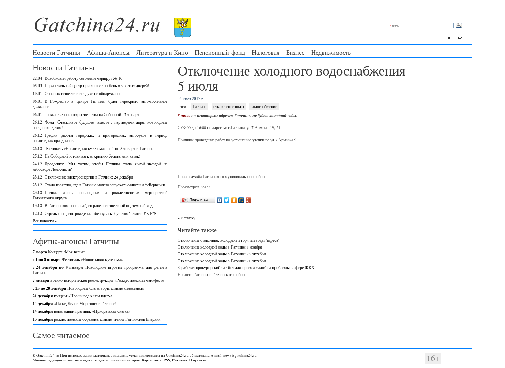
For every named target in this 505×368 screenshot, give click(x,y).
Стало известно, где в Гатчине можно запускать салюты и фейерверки (105, 184)
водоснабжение (264, 106)
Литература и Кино (162, 52)
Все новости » (45, 220)
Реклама (179, 360)
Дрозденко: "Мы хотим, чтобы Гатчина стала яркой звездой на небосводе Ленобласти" (100, 166)
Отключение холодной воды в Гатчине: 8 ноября (220, 247)
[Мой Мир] (241, 200)
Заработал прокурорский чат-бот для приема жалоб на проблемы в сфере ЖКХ (246, 267)
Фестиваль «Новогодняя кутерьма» (78, 259)
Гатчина (199, 106)
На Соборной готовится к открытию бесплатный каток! (93, 156)
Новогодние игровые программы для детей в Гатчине (100, 269)
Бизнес (295, 52)
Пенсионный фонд (220, 52)
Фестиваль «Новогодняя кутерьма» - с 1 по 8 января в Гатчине (99, 148)
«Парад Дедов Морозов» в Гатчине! (74, 303)
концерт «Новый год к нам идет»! (72, 295)
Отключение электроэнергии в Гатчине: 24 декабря (89, 177)
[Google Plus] (248, 200)
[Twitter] (227, 200)
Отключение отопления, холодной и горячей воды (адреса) (228, 240)
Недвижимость (331, 52)
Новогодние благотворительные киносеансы (88, 288)
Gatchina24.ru (177, 355)
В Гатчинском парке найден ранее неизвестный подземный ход (99, 205)
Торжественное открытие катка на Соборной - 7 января (92, 114)
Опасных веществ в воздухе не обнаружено (82, 93)
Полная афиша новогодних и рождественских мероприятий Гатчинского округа (100, 194)
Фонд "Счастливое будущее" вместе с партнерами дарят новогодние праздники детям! (100, 124)
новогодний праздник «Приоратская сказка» (82, 311)
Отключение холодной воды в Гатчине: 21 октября (222, 260)
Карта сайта (151, 360)
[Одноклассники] (234, 200)
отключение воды (228, 106)
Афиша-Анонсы (108, 52)
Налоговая (265, 52)
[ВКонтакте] (219, 200)
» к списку (186, 217)
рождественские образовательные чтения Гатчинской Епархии (96, 319)
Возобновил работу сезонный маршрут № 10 (83, 78)
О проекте (197, 360)
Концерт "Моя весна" (59, 251)
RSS (167, 360)
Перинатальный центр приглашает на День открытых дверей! (97, 85)
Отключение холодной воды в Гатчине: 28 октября (222, 253)
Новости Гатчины (56, 52)
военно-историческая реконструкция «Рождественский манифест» (98, 280)
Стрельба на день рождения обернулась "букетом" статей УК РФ (100, 213)
